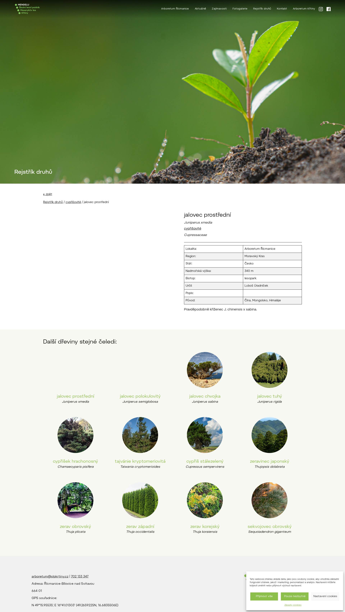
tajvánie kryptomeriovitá (140, 461)
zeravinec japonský (269, 461)
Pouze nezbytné (294, 596)
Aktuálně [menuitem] (200, 9)
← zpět (47, 194)
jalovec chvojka (204, 396)
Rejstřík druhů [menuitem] (262, 9)
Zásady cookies (293, 605)
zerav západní (140, 527)
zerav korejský (205, 527)
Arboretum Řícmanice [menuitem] (175, 9)
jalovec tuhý (269, 396)
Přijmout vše (264, 596)
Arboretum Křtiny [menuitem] (304, 9)
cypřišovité (73, 202)
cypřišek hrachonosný (75, 461)
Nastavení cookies (325, 596)
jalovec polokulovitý (140, 396)
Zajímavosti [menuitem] (219, 9)
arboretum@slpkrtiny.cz (50, 576)
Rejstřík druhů (53, 202)
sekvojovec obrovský (270, 527)
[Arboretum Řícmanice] (27, 9)
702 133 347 (80, 576)
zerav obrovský (75, 527)
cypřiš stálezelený (205, 461)
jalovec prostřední (75, 396)
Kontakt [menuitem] (282, 9)
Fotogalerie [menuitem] (240, 9)
